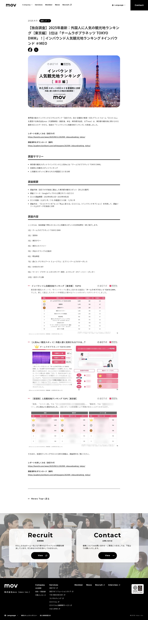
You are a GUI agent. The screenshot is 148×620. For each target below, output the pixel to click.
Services (53, 585)
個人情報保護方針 (45, 615)
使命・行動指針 (40, 591)
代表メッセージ (40, 595)
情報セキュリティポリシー (29, 615)
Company (40, 585)
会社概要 (38, 588)
